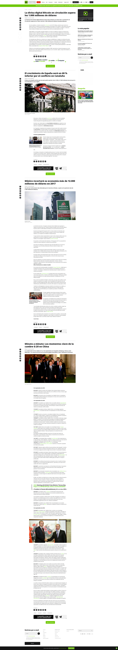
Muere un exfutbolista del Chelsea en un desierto (85, 40)
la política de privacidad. (84, 60)
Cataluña (40, 164)
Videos (44, 634)
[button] (50, 530)
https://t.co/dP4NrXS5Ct (41, 486)
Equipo (56, 633)
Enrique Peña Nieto (57, 267)
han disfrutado (55, 438)
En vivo (38, 2)
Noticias (43, 2)
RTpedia (44, 636)
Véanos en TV (75, 2)
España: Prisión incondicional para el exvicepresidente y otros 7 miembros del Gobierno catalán (35, 146)
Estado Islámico (62, 454)
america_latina (46, 327)
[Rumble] (81, 2)
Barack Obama (43, 443)
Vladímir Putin (49, 442)
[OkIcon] (88, 2)
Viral (46, 2)
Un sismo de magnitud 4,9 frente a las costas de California (85, 44)
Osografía (81, 88)
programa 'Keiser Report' (44, 45)
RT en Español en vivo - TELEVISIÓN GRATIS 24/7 (85, 20)
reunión (62, 553)
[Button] (71, 2)
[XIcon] (83, 2)
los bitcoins (47, 25)
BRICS (45, 504)
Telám (35, 550)
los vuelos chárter (37, 514)
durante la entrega (54, 238)
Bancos (35, 164)
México (41, 327)
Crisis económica (46, 164)
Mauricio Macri (36, 410)
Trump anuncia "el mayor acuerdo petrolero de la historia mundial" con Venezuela (84, 48)
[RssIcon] (92, 634)
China (35, 612)
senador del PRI (50, 311)
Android (68, 631)
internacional (50, 612)
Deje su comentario (50, 66)
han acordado (49, 443)
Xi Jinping (48, 491)
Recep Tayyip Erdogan (40, 511)
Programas (50, 2)
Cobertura (56, 635)
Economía (35, 327)
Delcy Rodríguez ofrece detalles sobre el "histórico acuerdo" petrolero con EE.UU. (85, 31)
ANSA (45, 566)
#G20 (35, 485)
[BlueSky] (86, 2)
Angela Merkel (63, 403)
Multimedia (60, 2)
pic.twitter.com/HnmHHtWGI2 (56, 486)
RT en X (32, 643)
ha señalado (44, 578)
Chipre (45, 35)
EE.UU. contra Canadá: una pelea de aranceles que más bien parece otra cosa (85, 101)
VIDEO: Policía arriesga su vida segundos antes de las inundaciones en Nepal (85, 36)
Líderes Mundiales (45, 638)
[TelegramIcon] (85, 2)
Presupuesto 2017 (44, 273)
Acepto (83, 60)
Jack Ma (47, 595)
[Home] (26, 2)
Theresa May (47, 472)
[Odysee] (84, 634)
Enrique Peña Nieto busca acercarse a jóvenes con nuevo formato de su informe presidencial (34, 302)
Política (44, 612)
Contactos (56, 632)
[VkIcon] (80, 2)
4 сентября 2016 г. (62, 489)
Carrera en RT (57, 636)
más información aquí (62, 648)
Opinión (55, 2)
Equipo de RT (66, 2)
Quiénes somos (57, 631)
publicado (49, 118)
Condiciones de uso (58, 638)
